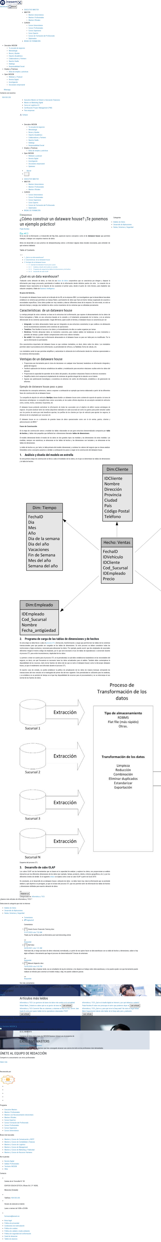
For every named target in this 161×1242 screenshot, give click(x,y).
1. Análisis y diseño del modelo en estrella (44, 267)
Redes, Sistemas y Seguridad (123, 227)
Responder (28, 942)
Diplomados (32, 38)
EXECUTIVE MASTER (31, 10)
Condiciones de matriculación (14, 1226)
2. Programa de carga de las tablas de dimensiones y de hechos (51, 269)
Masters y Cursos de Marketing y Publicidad (19, 1150)
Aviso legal (8, 1221)
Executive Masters (10, 1110)
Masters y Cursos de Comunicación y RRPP (19, 1139)
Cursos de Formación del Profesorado (41, 36)
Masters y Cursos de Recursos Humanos (18, 1152)
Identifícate (4, 7)
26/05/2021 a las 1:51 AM (33, 948)
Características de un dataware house (38, 260)
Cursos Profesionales (35, 28)
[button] (28, 171)
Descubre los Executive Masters (31, 1045)
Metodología (13, 51)
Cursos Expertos (10, 1120)
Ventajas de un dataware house (36, 262)
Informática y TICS (38, 897)
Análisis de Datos (119, 222)
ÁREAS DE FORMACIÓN (32, 41)
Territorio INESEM (10, 1166)
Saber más (3, 1062)
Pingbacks (30, 920)
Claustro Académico (16, 56)
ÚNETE (2, 995)
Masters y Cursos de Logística (14, 1145)
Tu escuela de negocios (17, 48)
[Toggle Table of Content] (21, 255)
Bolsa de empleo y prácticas (18, 72)
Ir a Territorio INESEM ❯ (8, 1026)
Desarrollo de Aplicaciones (122, 225)
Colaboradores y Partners (17, 59)
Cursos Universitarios (35, 25)
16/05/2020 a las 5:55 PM (33, 966)
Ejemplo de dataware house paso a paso (43, 265)
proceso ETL (50, 643)
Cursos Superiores (34, 31)
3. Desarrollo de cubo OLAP (39, 271)
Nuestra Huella (14, 61)
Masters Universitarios (36, 15)
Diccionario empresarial (17, 85)
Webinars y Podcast (15, 77)
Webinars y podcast (35, 156)
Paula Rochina (24, 229)
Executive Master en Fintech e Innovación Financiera (42, 100)
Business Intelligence (47, 289)
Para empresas (29, 110)
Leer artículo (67, 1005)
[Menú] (19, 2)
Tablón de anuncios (10, 1239)
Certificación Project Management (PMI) (38, 108)
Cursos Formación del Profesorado (16, 1123)
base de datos (63, 281)
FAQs (6, 1169)
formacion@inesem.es (11, 1216)
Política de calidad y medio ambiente (17, 1231)
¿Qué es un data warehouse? (35, 257)
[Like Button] (20, 891)
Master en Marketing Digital (33, 103)
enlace (52, 877)
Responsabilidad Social (16, 66)
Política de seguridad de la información (17, 1234)
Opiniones (31, 166)
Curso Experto (33, 33)
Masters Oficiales (34, 20)
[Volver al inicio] (31, 119)
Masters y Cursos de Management (16, 1147)
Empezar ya (25, 894)
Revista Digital (14, 80)
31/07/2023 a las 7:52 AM (33, 932)
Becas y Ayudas (14, 53)
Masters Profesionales (36, 17)
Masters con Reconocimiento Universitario (18, 1115)
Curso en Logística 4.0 (31, 105)
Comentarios (28, 917)
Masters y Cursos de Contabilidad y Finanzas (19, 1142)
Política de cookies (11, 1228)
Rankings (12, 64)
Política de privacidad (11, 1223)
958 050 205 (6, 97)
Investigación (13, 82)
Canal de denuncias (10, 1236)
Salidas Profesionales (11, 1164)
